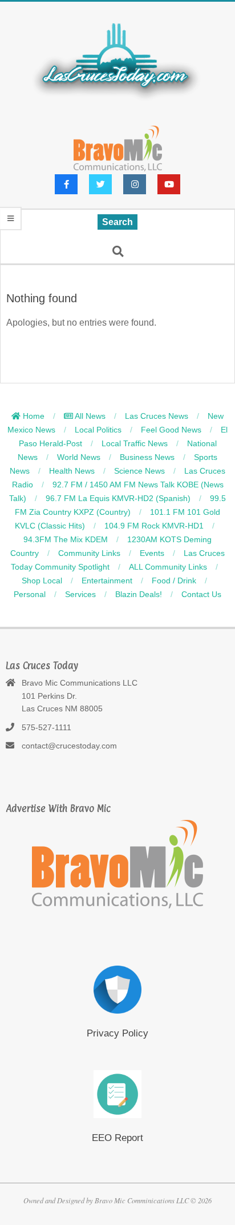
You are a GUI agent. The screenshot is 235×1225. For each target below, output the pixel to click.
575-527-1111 (46, 727)
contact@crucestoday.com (69, 745)
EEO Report (117, 1137)
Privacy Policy (117, 1033)
